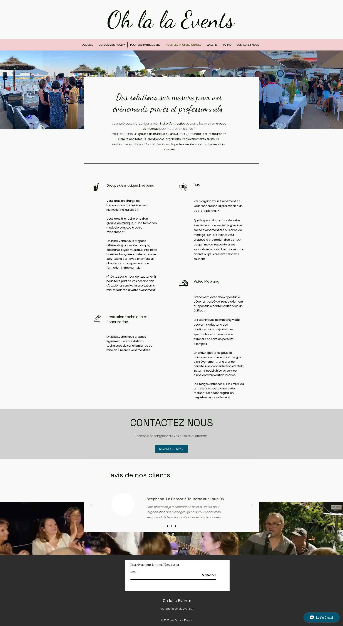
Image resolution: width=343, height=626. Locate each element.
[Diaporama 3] (175, 526)
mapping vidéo (229, 320)
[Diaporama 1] (167, 526)
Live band (147, 185)
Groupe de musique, (122, 185)
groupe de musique (119, 223)
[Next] (252, 506)
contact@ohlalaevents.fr (177, 608)
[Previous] (91, 506)
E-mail (133, 572)
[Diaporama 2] (171, 526)
